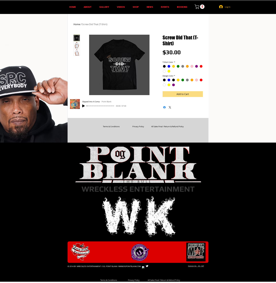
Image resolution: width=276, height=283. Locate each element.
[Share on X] (170, 107)
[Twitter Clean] (147, 266)
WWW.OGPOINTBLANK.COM (129, 266)
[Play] (83, 105)
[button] (200, 6)
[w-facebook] (143, 267)
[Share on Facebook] (164, 107)
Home (76, 24)
